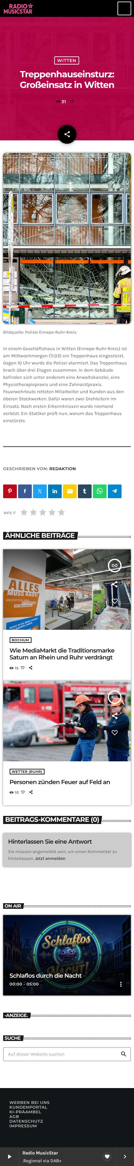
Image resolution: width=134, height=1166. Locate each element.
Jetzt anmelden (50, 858)
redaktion (62, 468)
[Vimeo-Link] (19, 8)
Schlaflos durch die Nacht (46, 975)
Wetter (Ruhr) (27, 771)
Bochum (20, 640)
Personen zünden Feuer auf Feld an (60, 782)
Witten (66, 60)
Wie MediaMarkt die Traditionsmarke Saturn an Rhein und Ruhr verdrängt (62, 654)
